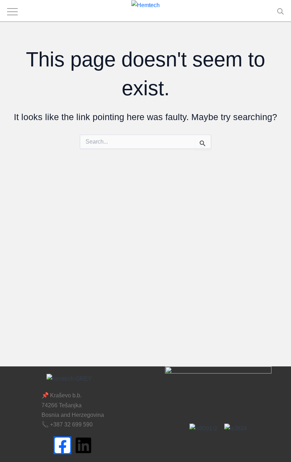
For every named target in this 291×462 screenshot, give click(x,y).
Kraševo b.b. (66, 395)
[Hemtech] (145, 5)
